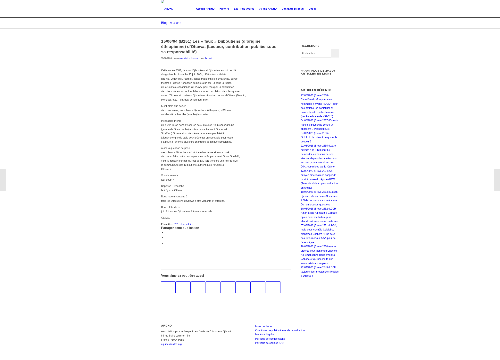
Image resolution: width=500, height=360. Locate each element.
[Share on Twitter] (166, 243)
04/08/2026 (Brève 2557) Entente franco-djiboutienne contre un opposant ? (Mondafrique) (319, 124)
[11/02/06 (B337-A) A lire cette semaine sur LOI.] (213, 287)
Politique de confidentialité (270, 338)
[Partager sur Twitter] (166, 237)
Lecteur (195, 58)
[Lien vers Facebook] (330, 9)
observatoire (186, 224)
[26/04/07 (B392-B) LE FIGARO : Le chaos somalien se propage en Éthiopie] (198, 287)
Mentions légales (264, 334)
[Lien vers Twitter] (336, 9)
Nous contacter (263, 326)
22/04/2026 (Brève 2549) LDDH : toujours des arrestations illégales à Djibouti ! (320, 271)
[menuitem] (205, 8)
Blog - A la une (171, 22)
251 (176, 224)
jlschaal (208, 58)
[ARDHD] (167, 8)
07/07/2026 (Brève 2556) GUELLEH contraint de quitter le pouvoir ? (319, 137)
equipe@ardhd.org (171, 344)
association (184, 58)
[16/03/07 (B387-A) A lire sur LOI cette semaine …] (228, 287)
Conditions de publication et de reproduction (280, 330)
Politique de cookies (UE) (269, 342)
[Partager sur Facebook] (166, 232)
